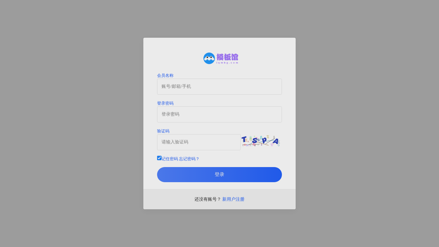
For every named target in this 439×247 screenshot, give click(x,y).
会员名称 (165, 75)
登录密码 (165, 103)
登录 (219, 174)
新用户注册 (233, 199)
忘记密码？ (189, 158)
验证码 (163, 131)
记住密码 (181, 158)
